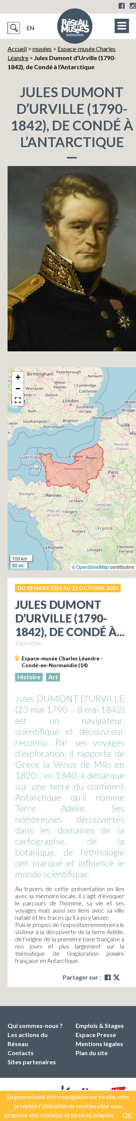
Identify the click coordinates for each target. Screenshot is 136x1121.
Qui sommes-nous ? (35, 1025)
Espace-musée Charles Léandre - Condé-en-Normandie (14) (62, 661)
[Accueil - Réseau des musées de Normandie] (75, 28)
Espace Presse (96, 1034)
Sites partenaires (32, 1061)
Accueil (17, 48)
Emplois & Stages (100, 1025)
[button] (17, 377)
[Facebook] (122, 6)
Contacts (21, 1052)
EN (30, 27)
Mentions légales (99, 1043)
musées (42, 48)
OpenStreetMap (92, 567)
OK (127, 1114)
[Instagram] (133, 6)
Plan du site (92, 1052)
